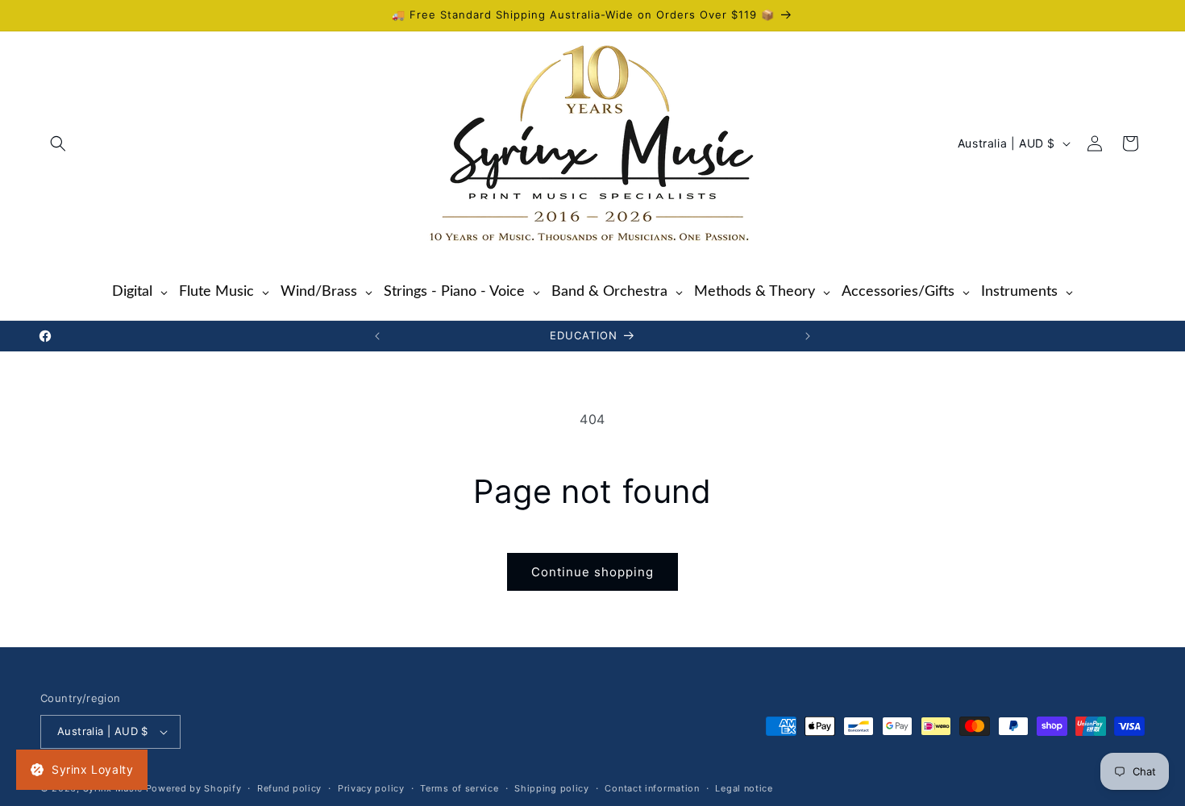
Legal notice (743, 788)
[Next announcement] (807, 336)
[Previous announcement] (377, 336)
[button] (58, 143)
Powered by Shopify (194, 788)
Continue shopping (592, 572)
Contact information (652, 788)
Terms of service (459, 788)
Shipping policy (551, 788)
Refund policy (289, 788)
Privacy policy (371, 788)
